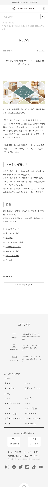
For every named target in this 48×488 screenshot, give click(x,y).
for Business (30, 424)
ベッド (8, 398)
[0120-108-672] (13, 438)
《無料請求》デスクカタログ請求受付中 (24, 2)
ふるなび (9, 238)
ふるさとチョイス (12, 229)
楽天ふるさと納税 (12, 233)
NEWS (11, 23)
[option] (24, 2)
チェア (28, 383)
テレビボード (31, 414)
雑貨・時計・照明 (13, 419)
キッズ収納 (10, 388)
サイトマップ (35, 456)
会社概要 (18, 452)
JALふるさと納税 (12, 256)
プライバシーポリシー (32, 452)
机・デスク (30, 398)
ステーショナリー (33, 419)
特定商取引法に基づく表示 (18, 456)
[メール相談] (34, 437)
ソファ (8, 408)
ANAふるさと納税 (12, 251)
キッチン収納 (11, 414)
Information (41, 51)
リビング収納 (31, 408)
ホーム (10, 452)
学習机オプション (33, 388)
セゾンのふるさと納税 (14, 242)
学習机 (8, 383)
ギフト (8, 424)
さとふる (9, 260)
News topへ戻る (24, 285)
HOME (4, 23)
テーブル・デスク (12, 404)
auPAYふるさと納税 (13, 247)
